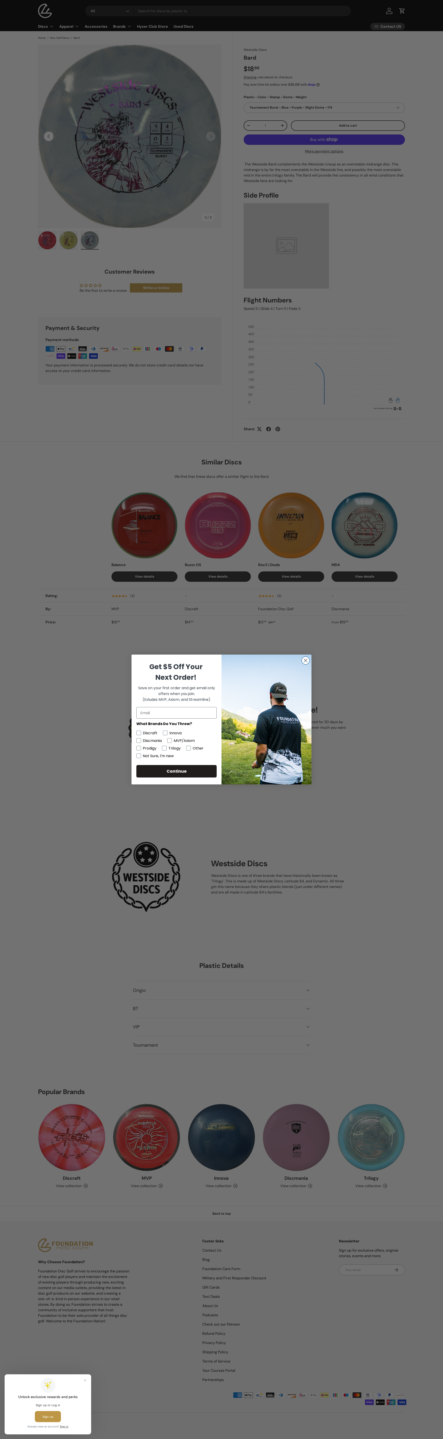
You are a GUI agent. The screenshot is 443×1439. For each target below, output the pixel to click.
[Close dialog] (306, 660)
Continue (177, 771)
